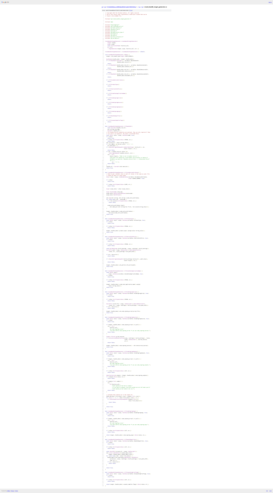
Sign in (270, 2)
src (139, 7)
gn (102, 7)
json (270, 490)
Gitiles (8, 491)
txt (267, 490)
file (131, 10)
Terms (16, 491)
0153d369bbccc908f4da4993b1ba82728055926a (121, 7)
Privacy (12, 491)
